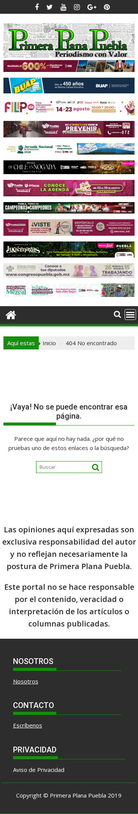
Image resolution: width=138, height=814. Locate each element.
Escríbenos (27, 725)
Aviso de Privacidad (38, 769)
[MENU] (130, 314)
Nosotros (25, 681)
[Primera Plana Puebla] (11, 314)
